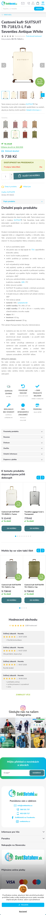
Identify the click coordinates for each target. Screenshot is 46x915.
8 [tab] (30, 536)
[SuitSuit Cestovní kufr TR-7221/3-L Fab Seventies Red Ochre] (25, 134)
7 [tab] (28, 536)
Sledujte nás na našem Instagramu (23, 713)
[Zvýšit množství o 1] (11, 174)
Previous (38, 477)
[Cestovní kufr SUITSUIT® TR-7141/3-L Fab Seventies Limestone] (5, 124)
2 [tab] (17, 536)
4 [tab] (22, 536)
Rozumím (24, 905)
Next (42, 477)
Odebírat (37, 773)
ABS (23, 282)
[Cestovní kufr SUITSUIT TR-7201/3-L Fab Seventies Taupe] (5, 134)
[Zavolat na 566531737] (28, 3)
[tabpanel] (11, 507)
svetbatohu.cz (25, 821)
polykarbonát (22, 303)
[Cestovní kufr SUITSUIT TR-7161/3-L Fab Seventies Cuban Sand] (34, 124)
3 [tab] (19, 536)
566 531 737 (25, 809)
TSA (33, 250)
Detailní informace (33, 110)
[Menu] (43, 3)
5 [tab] (24, 536)
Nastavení (23, 911)
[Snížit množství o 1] (12, 178)
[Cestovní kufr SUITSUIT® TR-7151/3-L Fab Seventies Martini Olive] (34, 134)
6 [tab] (26, 536)
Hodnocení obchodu (23, 620)
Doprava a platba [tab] (10, 459)
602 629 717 (25, 813)
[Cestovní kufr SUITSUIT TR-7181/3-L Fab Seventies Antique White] (15, 134)
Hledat (39, 9)
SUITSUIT (29, 104)
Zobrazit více (23, 694)
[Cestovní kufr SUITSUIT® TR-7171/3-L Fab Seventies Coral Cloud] (25, 124)
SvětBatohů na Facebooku (25, 817)
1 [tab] (15, 536)
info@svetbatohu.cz (24, 805)
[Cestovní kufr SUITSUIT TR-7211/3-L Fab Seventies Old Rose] (15, 124)
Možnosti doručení (12, 151)
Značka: (8, 192)
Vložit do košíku (31, 175)
